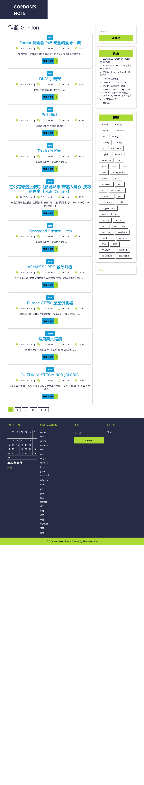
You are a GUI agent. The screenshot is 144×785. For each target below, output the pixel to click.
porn (42, 493)
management (119, 172)
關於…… (106, 103)
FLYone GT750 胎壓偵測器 (50, 302)
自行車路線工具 (110, 99)
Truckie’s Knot (50, 150)
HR (119, 160)
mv (103, 190)
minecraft (106, 184)
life (124, 166)
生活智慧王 (107, 250)
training (105, 220)
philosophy (107, 202)
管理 (42, 528)
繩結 (50, 109)
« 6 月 (9, 467)
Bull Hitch (50, 114)
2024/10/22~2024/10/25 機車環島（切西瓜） (115, 67)
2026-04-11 (25, 120)
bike (50, 37)
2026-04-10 (25, 197)
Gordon (65, 48)
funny (42, 467)
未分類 (43, 519)
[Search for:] (116, 31)
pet (120, 196)
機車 (115, 244)
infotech (44, 480)
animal (43, 432)
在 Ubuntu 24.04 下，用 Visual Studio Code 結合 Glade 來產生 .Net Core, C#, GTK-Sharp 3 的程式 (115, 92)
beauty (118, 124)
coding (115, 136)
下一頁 (43, 410)
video (104, 226)
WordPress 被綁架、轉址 (114, 86)
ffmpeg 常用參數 (110, 78)
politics (122, 202)
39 (33, 410)
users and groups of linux (115, 82)
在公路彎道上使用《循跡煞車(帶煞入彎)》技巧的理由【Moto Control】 (50, 189)
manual (105, 178)
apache (105, 124)
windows (122, 232)
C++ (103, 136)
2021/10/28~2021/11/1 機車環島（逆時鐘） (115, 60)
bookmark (119, 130)
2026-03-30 (25, 272)
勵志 (42, 497)
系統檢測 (123, 250)
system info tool (109, 214)
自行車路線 (124, 256)
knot (114, 166)
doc (42, 454)
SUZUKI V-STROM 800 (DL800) (50, 374)
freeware (106, 160)
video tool (106, 232)
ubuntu (119, 220)
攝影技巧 (44, 502)
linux (104, 172)
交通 (104, 244)
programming (108, 208)
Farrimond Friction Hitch (50, 230)
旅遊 (42, 515)
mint (120, 184)
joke (104, 166)
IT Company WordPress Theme (62, 541)
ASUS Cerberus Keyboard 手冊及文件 (115, 73)
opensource (117, 190)
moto (50, 181)
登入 (101, 269)
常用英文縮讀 (50, 338)
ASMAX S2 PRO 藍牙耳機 (50, 266)
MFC (117, 178)
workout (123, 238)
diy (103, 148)
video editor (120, 226)
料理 (42, 510)
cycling (119, 142)
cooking (105, 142)
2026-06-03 (25, 48)
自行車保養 (107, 256)
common (44, 445)
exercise (44, 462)
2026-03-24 (25, 344)
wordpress (107, 238)
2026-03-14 (25, 380)
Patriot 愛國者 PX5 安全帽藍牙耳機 (50, 42)
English (50, 333)
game (42, 471)
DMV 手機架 (50, 78)
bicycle (105, 130)
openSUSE (107, 196)
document (116, 148)
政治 (42, 506)
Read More (47, 60)
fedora (118, 154)
